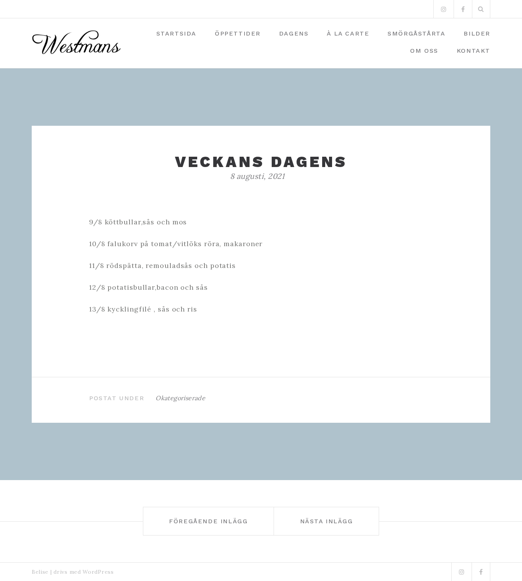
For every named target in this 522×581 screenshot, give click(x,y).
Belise (40, 571)
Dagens (294, 33)
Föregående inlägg (208, 521)
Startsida (176, 33)
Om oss (424, 50)
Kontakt (473, 50)
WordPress (98, 571)
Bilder (477, 33)
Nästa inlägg (326, 521)
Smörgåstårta (416, 33)
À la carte (348, 33)
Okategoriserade (180, 398)
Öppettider (238, 33)
